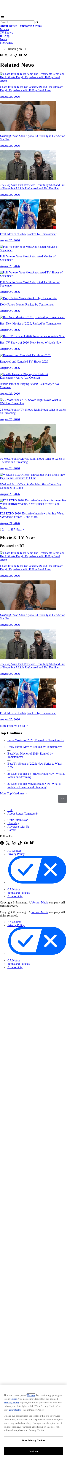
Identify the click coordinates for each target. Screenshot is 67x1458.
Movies (4, 29)
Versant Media (39, 902)
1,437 (11, 529)
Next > (20, 529)
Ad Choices (14, 850)
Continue (33, 1451)
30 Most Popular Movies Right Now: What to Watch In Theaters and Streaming (34, 785)
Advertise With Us (18, 826)
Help (10, 810)
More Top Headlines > (13, 793)
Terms (13, 1398)
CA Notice (13, 889)
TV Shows (6, 32)
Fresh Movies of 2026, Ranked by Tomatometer (35, 740)
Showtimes (6, 42)
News (3, 39)
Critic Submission (17, 819)
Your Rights (15, 1409)
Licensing (13, 823)
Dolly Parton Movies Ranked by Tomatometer (34, 746)
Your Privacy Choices (23, 886)
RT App (4, 35)
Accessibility (15, 896)
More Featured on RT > (14, 725)
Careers (11, 830)
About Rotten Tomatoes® (22, 813)
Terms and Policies (18, 892)
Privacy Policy (16, 854)
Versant (31, 1395)
